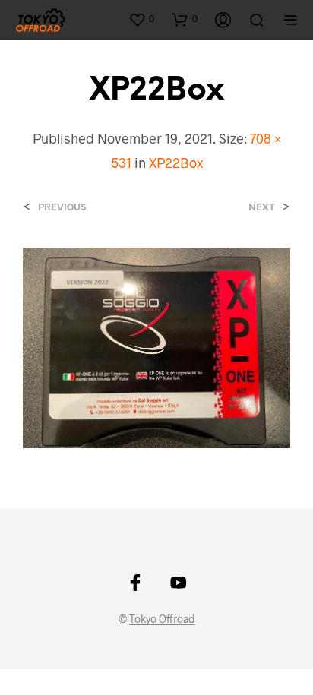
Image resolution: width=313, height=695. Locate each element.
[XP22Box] (156, 346)
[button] (141, 19)
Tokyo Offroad (162, 619)
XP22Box (176, 162)
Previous (62, 207)
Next (261, 207)
